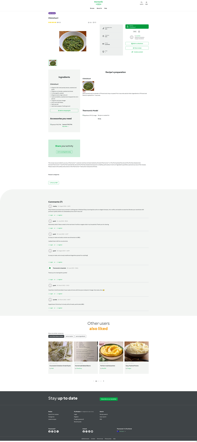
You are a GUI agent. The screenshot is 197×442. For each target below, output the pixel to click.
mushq (55, 206)
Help (114, 438)
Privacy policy (108, 438)
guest (54, 221)
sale (76, 209)
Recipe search (104, 414)
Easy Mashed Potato (132, 366)
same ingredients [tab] (80, 336)
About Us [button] (99, 8)
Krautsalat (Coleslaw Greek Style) (60, 366)
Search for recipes (53, 414)
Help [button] (105, 8)
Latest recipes (52, 419)
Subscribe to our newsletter (108, 399)
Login (75, 414)
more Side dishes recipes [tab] (56, 336)
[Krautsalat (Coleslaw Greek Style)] (60, 351)
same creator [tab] (69, 336)
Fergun (129, 368)
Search (102, 411)
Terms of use (100, 438)
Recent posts (77, 421)
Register (76, 417)
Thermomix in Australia (59, 268)
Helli (52, 368)
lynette (138, 36)
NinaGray (79, 368)
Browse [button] (92, 8)
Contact (93, 438)
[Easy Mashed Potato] (137, 351)
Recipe (50, 411)
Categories (51, 417)
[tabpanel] (98, 362)
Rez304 (104, 368)
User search (103, 417)
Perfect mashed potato (107, 366)
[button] (141, 3)
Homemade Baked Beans (83, 366)
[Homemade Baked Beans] (86, 351)
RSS (101, 419)
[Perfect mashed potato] (111, 351)
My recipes (84, 411)
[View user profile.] (132, 37)
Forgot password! (79, 419)
